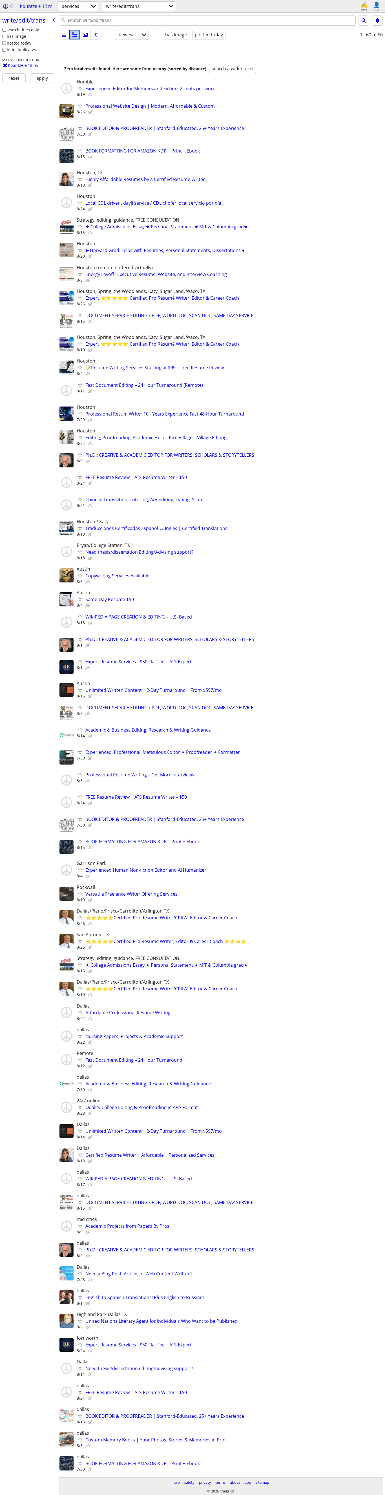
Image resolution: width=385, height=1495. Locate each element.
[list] (64, 34)
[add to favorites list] (80, 88)
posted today (19, 43)
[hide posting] (90, 94)
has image (16, 36)
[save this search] (377, 21)
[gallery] (85, 34)
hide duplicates (21, 49)
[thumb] (74, 34)
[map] (96, 34)
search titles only (23, 29)
